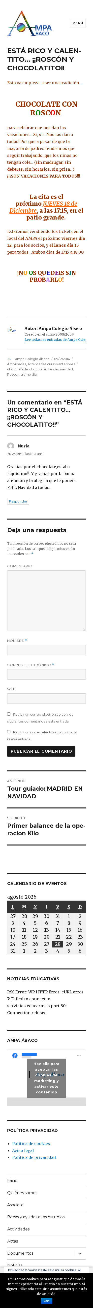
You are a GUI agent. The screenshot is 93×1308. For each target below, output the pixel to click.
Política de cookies (31, 1143)
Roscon (13, 374)
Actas (12, 1241)
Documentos (20, 1253)
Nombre (17, 641)
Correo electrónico (30, 665)
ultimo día (29, 374)
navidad (66, 369)
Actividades (16, 364)
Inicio (12, 1180)
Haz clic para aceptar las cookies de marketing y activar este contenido (46, 1078)
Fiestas (53, 369)
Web (11, 689)
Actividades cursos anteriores (51, 364)
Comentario (19, 566)
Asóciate (15, 1205)
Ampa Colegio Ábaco (32, 359)
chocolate (37, 369)
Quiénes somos (22, 1192)
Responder (18, 501)
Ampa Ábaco (22, 1040)
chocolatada (17, 369)
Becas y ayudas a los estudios (35, 1217)
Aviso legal (23, 1150)
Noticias (14, 1265)
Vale (47, 1301)
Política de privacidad (34, 1157)
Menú (77, 23)
